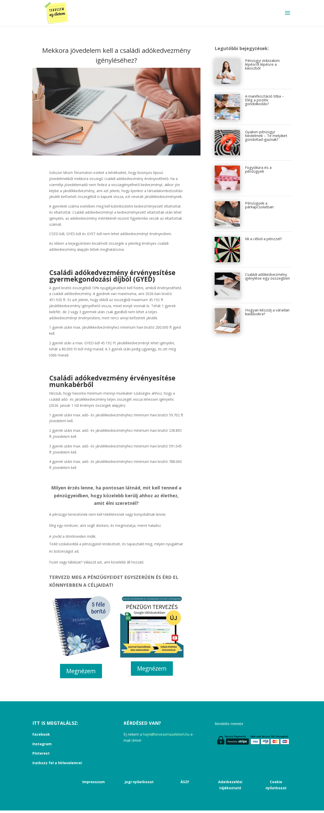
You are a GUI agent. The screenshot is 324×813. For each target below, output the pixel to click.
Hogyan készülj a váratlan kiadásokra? (267, 311)
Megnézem (81, 671)
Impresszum (93, 781)
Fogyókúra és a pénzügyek (258, 169)
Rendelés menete (229, 723)
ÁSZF (184, 781)
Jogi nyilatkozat (139, 781)
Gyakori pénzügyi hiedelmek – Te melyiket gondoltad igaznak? (266, 135)
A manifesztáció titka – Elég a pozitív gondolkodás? (264, 100)
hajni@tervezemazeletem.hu (167, 734)
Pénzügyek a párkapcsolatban (259, 204)
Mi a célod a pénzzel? (263, 238)
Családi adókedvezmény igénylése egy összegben (267, 276)
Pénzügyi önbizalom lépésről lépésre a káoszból (262, 64)
